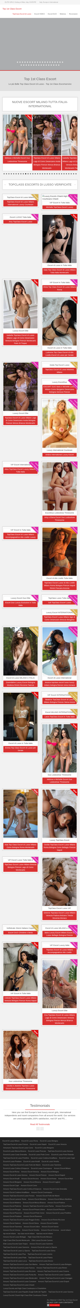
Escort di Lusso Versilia (50, 1161)
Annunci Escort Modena (12, 1203)
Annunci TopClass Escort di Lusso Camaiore (19, 1281)
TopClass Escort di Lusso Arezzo (41, 1261)
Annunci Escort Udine (32, 1227)
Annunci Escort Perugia (12, 1209)
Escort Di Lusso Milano (11, 1141)
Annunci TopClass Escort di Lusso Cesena (53, 1271)
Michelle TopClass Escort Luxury (59, 207)
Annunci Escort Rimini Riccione (53, 1220)
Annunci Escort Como (29, 1185)
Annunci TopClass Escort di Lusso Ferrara (18, 1196)
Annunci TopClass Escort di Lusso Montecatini (20, 1278)
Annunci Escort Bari (65, 1178)
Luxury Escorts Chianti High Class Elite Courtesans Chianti (25, 1295)
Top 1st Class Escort (12, 9)
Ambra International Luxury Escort (59, 455)
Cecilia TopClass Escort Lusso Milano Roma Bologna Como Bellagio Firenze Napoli (60, 847)
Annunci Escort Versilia (30, 1230)
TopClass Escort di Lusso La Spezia (16, 1251)
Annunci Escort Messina (37, 1199)
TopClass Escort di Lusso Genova (60, 1151)
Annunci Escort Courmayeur (41, 1192)
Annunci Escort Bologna (50, 1172)
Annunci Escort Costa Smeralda (55, 1189)
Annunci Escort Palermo (12, 1206)
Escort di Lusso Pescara (37, 1151)
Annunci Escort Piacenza (12, 1213)
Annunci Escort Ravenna (32, 1216)
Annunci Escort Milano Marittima (60, 1199)
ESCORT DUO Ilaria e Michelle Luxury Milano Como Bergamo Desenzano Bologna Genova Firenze (59, 389)
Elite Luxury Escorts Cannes (42, 1240)
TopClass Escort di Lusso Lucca (15, 1261)
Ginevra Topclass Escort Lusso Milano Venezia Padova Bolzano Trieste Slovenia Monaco (59, 915)
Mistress (63, 14)
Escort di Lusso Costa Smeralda (15, 1154)
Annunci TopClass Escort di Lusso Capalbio (54, 1275)
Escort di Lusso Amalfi (31, 1161)
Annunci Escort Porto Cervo (34, 1213)
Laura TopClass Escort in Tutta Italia (60, 717)
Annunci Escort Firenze (38, 1175)
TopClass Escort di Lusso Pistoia (40, 1257)
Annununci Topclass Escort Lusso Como (18, 1148)
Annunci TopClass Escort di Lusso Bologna (55, 1264)
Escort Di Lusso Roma (29, 1141)
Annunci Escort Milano (62, 1168)
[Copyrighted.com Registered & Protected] (62, 1305)
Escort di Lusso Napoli (38, 1144)
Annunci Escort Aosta (48, 1178)
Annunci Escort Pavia (63, 1206)
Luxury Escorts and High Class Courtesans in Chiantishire (24, 1288)
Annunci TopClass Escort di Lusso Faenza (19, 1268)
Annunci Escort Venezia (30, 1172)
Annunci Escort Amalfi (11, 1178)
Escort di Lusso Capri (67, 1158)
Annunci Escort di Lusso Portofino (58, 1213)
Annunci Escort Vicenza (50, 1230)
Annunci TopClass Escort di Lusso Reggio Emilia (21, 1220)
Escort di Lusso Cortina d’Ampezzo (16, 1168)
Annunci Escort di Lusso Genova (15, 1175)
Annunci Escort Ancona (30, 1178)
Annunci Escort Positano (12, 1216)
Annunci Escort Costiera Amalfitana (16, 1192)
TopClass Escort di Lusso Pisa (14, 1254)
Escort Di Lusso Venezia (57, 1144)
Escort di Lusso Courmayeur (41, 1168)
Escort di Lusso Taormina (51, 1165)
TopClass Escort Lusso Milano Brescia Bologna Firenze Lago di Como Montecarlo (20, 867)
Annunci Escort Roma (11, 1172)
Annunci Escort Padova (56, 1203)
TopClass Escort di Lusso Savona (60, 1292)
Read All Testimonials (40, 1124)
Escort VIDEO (39, 14)
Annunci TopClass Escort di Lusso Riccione (19, 1271)
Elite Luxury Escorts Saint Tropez (15, 1244)
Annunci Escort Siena (31, 1223)
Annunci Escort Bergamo (12, 1182)
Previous (6, 143)
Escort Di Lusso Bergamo (44, 1148)
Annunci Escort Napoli (56, 1175)
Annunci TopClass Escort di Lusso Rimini (51, 1268)
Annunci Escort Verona (11, 1230)
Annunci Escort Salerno (12, 1223)
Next (73, 143)
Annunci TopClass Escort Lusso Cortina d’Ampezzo (22, 1189)
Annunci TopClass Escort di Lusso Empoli (53, 1281)
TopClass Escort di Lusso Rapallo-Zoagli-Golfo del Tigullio (24, 1292)
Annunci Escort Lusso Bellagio (14, 1237)
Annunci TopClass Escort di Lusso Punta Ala (19, 1275)
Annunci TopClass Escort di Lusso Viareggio (55, 1278)
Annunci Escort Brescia (32, 1182)
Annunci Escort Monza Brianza (34, 1203)
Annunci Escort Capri (11, 1185)
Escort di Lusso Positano (12, 1161)
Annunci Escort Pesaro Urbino (34, 1209)
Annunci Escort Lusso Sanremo (41, 1244)
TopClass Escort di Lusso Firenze (15, 1144)
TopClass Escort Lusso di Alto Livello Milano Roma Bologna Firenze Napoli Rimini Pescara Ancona (59, 585)
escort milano (66, 1230)
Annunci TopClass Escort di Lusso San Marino (20, 1264)
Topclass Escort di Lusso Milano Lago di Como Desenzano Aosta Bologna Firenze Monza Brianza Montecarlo (20, 420)
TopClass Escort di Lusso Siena (43, 1251)
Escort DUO (52, 14)
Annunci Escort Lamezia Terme (14, 1199)
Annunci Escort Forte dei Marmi (47, 1196)
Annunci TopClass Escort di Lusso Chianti (18, 1285)
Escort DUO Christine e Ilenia (20, 933)
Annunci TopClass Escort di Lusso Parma (38, 1206)
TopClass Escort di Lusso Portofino (16, 1158)
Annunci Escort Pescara (56, 1209)
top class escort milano (26, 1233)
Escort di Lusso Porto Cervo (39, 1154)
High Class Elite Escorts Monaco (40, 1237)
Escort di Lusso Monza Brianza (14, 1151)
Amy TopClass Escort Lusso (20, 222)
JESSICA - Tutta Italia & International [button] (40, 59)
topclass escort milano (44, 1233)
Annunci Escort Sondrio (49, 1223)
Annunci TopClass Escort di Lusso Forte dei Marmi (22, 1165)
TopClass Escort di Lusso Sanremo (16, 1247)
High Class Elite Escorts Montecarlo (16, 1240)
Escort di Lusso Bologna (49, 1141)
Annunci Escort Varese (50, 1227)
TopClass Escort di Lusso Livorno (40, 1254)
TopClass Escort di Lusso (21, 14)
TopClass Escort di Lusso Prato (14, 1257)
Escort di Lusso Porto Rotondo (62, 1154)
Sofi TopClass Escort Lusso (59, 603)
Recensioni (73, 14)
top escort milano (9, 1233)
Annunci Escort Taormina (12, 1227)
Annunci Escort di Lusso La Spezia (44, 1247)
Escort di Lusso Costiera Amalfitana (44, 1158)
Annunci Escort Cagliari (51, 1182)
